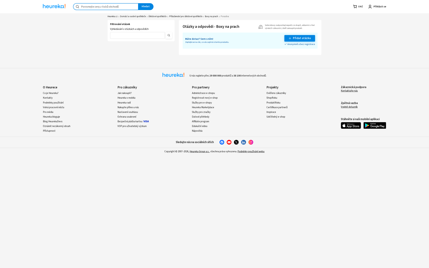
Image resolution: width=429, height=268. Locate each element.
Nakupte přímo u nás (128, 107)
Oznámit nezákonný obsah (56, 126)
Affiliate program (200, 121)
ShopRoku (271, 98)
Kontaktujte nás (349, 91)
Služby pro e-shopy (202, 102)
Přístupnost (49, 131)
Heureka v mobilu (126, 98)
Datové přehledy (200, 117)
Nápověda (197, 131)
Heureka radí (124, 102)
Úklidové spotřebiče (157, 16)
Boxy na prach (211, 16)
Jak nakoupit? (124, 93)
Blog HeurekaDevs (53, 121)
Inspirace (271, 112)
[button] (137, 35)
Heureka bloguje (51, 117)
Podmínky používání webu (250, 151)
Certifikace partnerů (277, 107)
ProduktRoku (273, 102)
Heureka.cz (112, 16)
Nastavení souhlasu (127, 112)
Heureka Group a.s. (199, 151)
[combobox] (105, 6)
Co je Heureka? (50, 93)
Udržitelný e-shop (275, 117)
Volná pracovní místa (53, 107)
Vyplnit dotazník (349, 107)
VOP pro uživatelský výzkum (132, 126)
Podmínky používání (53, 102)
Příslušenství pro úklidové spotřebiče (185, 16)
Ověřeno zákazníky (276, 93)
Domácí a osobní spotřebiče (133, 16)
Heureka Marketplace (203, 107)
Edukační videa (199, 126)
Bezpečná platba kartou (129, 121)
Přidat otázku (302, 38)
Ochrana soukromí (126, 117)
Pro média (48, 112)
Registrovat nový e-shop (205, 98)
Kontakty (48, 98)
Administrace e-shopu (203, 93)
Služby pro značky (201, 112)
